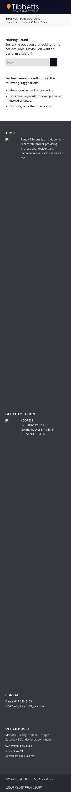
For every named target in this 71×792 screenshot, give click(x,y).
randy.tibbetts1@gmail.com (28, 706)
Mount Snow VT (14, 751)
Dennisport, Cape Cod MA (19, 755)
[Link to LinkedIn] (52, 783)
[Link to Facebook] (57, 783)
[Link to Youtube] (63, 783)
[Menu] (64, 7)
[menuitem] (56, 7)
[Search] (56, 7)
